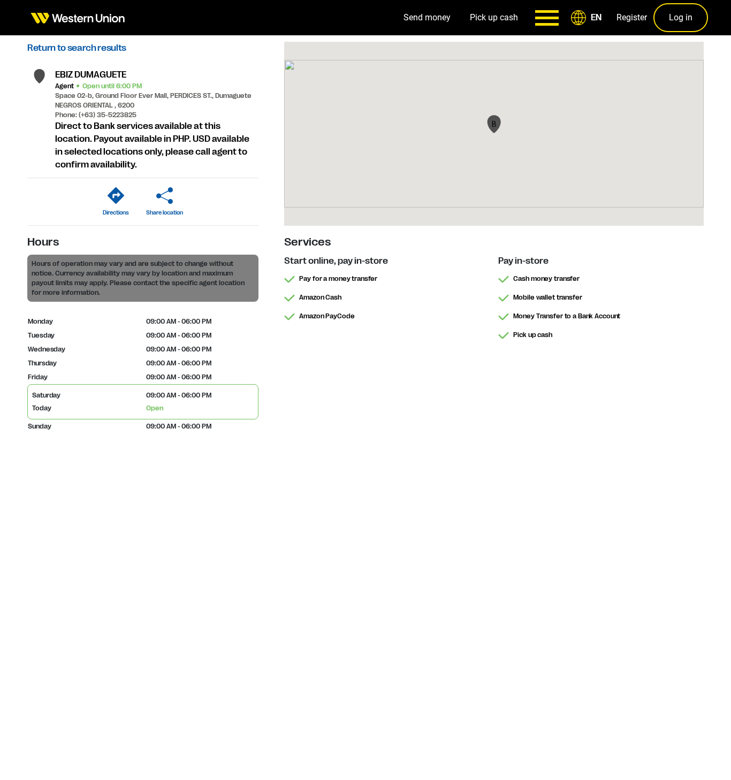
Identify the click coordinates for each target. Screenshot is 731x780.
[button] (588, 17)
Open (154, 408)
